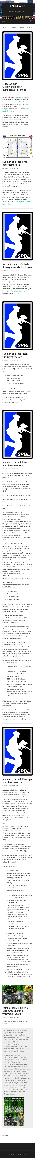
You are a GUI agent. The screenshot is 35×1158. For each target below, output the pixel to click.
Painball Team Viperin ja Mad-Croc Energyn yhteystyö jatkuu (15, 1010)
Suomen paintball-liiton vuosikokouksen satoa (15, 464)
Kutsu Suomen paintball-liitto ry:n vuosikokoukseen (17, 266)
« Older (5, 1135)
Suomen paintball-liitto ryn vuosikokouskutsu (17, 781)
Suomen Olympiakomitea (17, 102)
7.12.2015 (5, 785)
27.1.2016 (5, 360)
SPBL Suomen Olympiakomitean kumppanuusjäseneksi (14, 86)
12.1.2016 (5, 469)
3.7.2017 (5, 93)
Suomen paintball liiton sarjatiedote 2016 (15, 355)
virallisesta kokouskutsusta (16, 291)
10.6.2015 (5, 1017)
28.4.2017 (5, 168)
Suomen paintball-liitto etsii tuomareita (15, 163)
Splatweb (17, 5)
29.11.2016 (5, 270)
